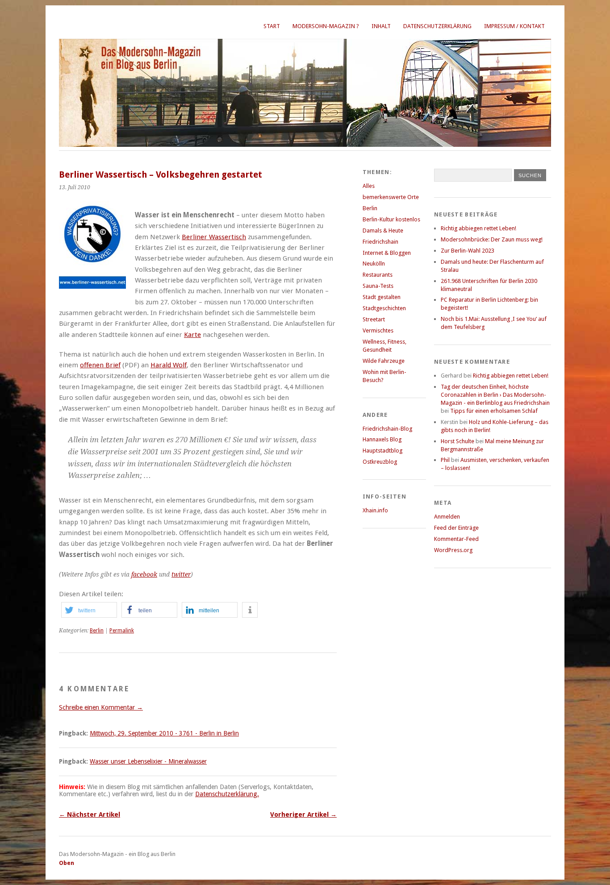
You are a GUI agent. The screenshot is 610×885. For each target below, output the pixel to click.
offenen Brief (100, 365)
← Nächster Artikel (89, 814)
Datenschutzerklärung (437, 26)
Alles (369, 186)
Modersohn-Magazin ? (325, 26)
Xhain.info (375, 510)
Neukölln (374, 263)
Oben (66, 863)
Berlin (97, 630)
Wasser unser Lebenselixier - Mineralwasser (148, 761)
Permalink (121, 630)
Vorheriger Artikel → (303, 814)
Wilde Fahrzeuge (384, 360)
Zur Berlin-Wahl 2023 (467, 250)
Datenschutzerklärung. (227, 794)
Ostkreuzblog (380, 461)
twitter (181, 574)
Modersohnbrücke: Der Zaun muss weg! (492, 239)
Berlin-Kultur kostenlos (391, 219)
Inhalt (381, 26)
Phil (445, 460)
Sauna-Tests (378, 286)
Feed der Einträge (456, 527)
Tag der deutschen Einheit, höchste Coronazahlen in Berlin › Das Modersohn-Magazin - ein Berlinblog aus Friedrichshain (495, 394)
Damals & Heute (383, 230)
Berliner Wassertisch (214, 237)
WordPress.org (453, 550)
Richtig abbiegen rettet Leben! (478, 228)
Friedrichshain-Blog (387, 428)
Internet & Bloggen (387, 252)
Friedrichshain (380, 241)
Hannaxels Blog (382, 439)
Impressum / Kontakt (514, 26)
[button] (89, 610)
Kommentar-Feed (456, 539)
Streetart (374, 319)
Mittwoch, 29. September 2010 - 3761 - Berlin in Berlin (164, 733)
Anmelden (447, 516)
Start (271, 26)
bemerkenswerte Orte (391, 197)
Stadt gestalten (382, 297)
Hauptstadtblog (382, 450)
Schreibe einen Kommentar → (101, 707)
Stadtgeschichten (384, 308)
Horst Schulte (457, 441)
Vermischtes (378, 330)
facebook (144, 574)
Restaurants (378, 274)
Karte (192, 335)
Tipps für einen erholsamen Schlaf (494, 410)
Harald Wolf (168, 365)
